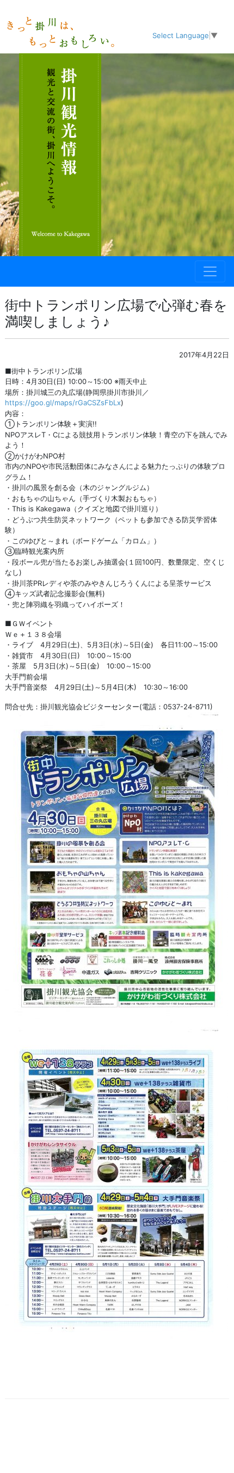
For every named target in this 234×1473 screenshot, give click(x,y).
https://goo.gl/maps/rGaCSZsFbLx (63, 402)
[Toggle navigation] (210, 271)
